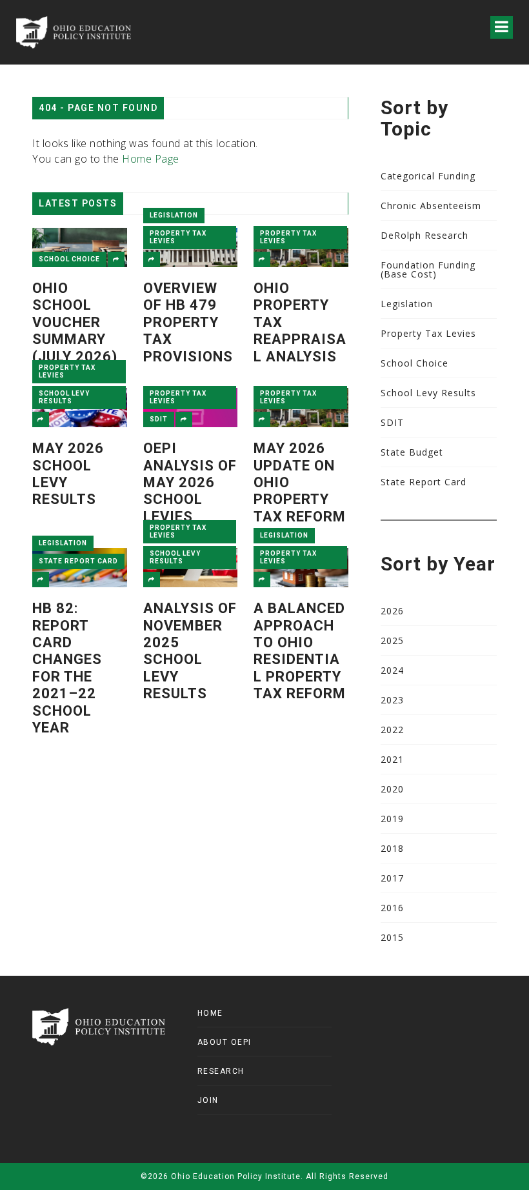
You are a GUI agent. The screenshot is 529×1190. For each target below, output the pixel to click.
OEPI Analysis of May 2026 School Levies (190, 482)
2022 (392, 729)
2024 (392, 670)
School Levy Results (64, 397)
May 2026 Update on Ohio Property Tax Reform (300, 482)
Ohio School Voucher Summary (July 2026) (74, 322)
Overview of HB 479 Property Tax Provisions (188, 322)
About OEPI (224, 1042)
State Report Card (78, 561)
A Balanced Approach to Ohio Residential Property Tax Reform (300, 650)
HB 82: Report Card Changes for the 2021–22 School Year (67, 668)
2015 (392, 937)
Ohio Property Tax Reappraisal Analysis (300, 322)
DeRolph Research (424, 235)
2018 (392, 848)
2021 (392, 759)
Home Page (150, 159)
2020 (392, 789)
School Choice (69, 259)
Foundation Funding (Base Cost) (428, 269)
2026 (392, 611)
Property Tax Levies (178, 237)
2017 (392, 878)
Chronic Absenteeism (431, 205)
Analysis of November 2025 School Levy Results (190, 650)
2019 (392, 818)
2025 (392, 640)
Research (221, 1071)
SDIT (159, 419)
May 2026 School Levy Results (68, 473)
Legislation (174, 215)
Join (208, 1100)
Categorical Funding (428, 176)
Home (210, 1013)
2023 (392, 700)
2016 (392, 908)
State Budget (412, 452)
